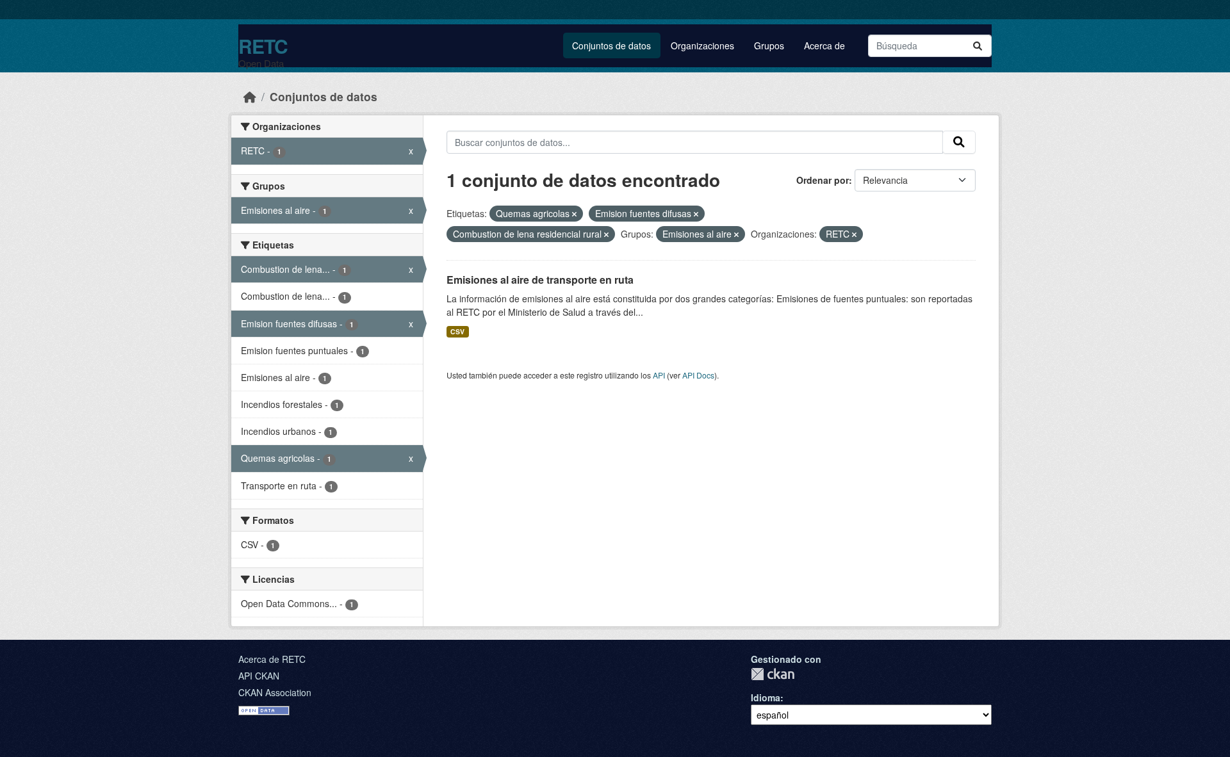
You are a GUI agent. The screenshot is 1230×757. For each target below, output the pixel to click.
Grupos (769, 45)
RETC (263, 46)
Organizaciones (702, 45)
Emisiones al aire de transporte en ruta (540, 279)
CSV (457, 331)
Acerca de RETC (272, 659)
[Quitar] (574, 214)
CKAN (772, 674)
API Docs (698, 375)
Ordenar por (822, 180)
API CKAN (258, 675)
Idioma (765, 697)
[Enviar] (977, 46)
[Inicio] (249, 96)
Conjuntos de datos (611, 45)
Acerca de (824, 45)
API (659, 375)
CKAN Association (274, 692)
